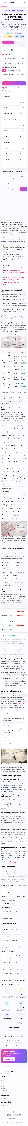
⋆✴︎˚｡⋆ (4, 442)
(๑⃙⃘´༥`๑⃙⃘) (22, 505)
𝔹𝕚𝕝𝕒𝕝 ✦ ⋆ (12, 572)
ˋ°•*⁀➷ (9, 425)
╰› (13, 425)
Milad (4, 977)
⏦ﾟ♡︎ (3, 455)
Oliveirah (17, 947)
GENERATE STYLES (15, 83)
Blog (9, 5)
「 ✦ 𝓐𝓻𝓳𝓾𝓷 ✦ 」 (6, 579)
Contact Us (3, 1088)
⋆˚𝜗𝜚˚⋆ (13, 445)
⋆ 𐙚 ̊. (24, 498)
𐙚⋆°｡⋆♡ (13, 465)
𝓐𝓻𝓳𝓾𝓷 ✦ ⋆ (14, 575)
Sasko (16, 903)
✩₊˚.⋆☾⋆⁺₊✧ (20, 468)
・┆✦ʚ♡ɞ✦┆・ (10, 508)
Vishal (4, 900)
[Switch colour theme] (21, 2)
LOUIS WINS (12, 951)
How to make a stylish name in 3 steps (14, 268)
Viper (4, 951)
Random (9, 63)
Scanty (14, 929)
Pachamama (6, 907)
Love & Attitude (4, 1105)
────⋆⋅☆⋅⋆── (6, 488)
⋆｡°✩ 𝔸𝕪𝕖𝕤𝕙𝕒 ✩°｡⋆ (18, 562)
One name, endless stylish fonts (12, 270)
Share (23, 189)
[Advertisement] (14, 207)
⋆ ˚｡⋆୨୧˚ (4, 478)
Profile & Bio (3, 1107)
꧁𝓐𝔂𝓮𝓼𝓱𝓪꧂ (6, 562)
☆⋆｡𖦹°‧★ (5, 482)
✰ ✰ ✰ (16, 495)
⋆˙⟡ (15, 432)
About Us (3, 1086)
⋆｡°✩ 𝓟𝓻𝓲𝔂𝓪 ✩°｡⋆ (7, 569)
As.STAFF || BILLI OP (7, 980)
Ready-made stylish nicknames (12, 275)
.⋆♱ (17, 518)
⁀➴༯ (3, 439)
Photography (21, 896)
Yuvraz (4, 896)
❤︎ (18, 442)
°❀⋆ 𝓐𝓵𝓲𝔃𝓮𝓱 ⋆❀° (6, 582)
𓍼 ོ (7, 515)
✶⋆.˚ (18, 475)
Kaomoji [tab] (19, 46)
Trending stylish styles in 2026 (11, 280)
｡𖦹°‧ (8, 439)
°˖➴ (18, 429)
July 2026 (3, 1098)
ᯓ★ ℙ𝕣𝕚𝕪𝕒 (17, 569)
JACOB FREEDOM (6, 903)
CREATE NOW (9, 1059)
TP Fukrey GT (5, 914)
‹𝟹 (13, 458)
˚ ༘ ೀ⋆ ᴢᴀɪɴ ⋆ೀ (17, 582)
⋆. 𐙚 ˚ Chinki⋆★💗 (7, 889)
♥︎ (24, 478)
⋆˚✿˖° (14, 449)
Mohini (14, 914)
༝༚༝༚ (10, 452)
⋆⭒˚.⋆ (8, 455)
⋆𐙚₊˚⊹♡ (14, 462)
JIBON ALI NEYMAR (20, 889)
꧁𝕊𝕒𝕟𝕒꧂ (5, 575)
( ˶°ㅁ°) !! (11, 478)
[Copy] (20, 96)
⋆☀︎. (14, 488)
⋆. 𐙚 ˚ (18, 435)
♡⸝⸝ (3, 468)
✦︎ (2, 502)
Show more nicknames (14, 183)
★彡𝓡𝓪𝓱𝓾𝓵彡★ (6, 565)
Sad (16, 911)
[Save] (23, 96)
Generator (4, 5)
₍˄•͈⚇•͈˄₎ (16, 515)
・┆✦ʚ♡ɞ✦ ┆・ (17, 455)
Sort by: (4, 90)
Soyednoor (15, 940)
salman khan (12, 900)
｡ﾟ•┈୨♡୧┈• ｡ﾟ (14, 505)
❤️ (3, 449)
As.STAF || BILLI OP (20, 980)
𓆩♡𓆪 (18, 472)
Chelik (18, 973)
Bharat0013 (5, 940)
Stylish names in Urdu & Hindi (11, 282)
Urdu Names (4, 1109)
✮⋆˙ (9, 442)
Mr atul (12, 896)
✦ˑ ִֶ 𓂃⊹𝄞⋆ (21, 511)
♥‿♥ (7, 502)
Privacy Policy (4, 1090)
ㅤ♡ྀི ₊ (24, 462)
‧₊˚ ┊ (7, 432)
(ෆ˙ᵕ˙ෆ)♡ (4, 475)
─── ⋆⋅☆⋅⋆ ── (6, 435)
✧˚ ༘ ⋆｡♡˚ (12, 475)
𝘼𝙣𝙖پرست (11, 892)
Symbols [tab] (20, 42)
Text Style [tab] (8, 42)
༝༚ (22, 472)
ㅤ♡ (22, 475)
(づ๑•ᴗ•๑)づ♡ (21, 508)
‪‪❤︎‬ (7, 468)
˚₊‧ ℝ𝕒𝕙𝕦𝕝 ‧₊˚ (16, 565)
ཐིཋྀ (2, 508)
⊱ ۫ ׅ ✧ (3, 429)
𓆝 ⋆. (7, 511)
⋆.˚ (2, 445)
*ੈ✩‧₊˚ (21, 482)
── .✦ (8, 429)
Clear (21, 63)
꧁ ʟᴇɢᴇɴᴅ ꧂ (17, 579)
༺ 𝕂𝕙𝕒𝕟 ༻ (6, 585)
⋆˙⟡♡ (11, 482)
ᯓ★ (14, 429)
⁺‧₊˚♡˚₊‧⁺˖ (13, 511)
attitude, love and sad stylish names (10, 863)
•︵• (24, 485)
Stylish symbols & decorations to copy (14, 272)
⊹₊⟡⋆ (7, 445)
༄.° (17, 458)
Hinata (4, 984)
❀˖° (11, 485)
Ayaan (11, 977)
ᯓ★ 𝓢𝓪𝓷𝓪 (20, 572)
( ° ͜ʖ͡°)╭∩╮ (5, 498)
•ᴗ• (7, 485)
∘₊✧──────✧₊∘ (7, 495)
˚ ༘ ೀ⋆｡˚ (8, 462)
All (4, 70)
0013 (11, 984)
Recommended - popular (14, 70)
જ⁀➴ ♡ (23, 432)
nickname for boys (8, 74)
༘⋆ (22, 452)
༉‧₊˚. (3, 458)
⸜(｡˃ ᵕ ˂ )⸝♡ (5, 465)
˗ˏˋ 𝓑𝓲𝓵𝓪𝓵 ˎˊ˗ (5, 572)
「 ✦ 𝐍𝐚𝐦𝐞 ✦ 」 (16, 439)
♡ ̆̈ (11, 498)
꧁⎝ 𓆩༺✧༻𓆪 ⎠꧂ (8, 518)
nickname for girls (20, 74)
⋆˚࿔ (23, 435)
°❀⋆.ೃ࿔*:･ (4, 452)
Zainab (19, 892)
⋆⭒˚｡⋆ (19, 498)
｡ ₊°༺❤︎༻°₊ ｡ (6, 492)
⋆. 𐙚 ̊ (19, 485)
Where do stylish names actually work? (14, 277)
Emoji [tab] (7, 46)
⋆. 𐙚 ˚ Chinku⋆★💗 (7, 911)
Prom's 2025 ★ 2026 (7, 918)
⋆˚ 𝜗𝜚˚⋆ (12, 468)
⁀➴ (21, 425)
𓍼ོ (3, 485)
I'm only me (5, 929)
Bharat (18, 984)
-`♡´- (14, 442)
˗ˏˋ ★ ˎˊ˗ (8, 458)
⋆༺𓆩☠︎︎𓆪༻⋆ (6, 472)
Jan (3, 892)
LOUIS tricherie (6, 955)
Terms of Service (4, 1092)
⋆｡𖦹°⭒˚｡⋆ (20, 465)
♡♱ (3, 515)
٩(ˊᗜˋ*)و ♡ (5, 505)
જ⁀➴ (3, 425)
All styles (6, 78)
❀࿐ (12, 502)
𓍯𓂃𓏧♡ (16, 452)
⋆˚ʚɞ (13, 472)
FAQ (5, 284)
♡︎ (14, 498)
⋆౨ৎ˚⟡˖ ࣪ (22, 495)
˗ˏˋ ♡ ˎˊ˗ (24, 442)
